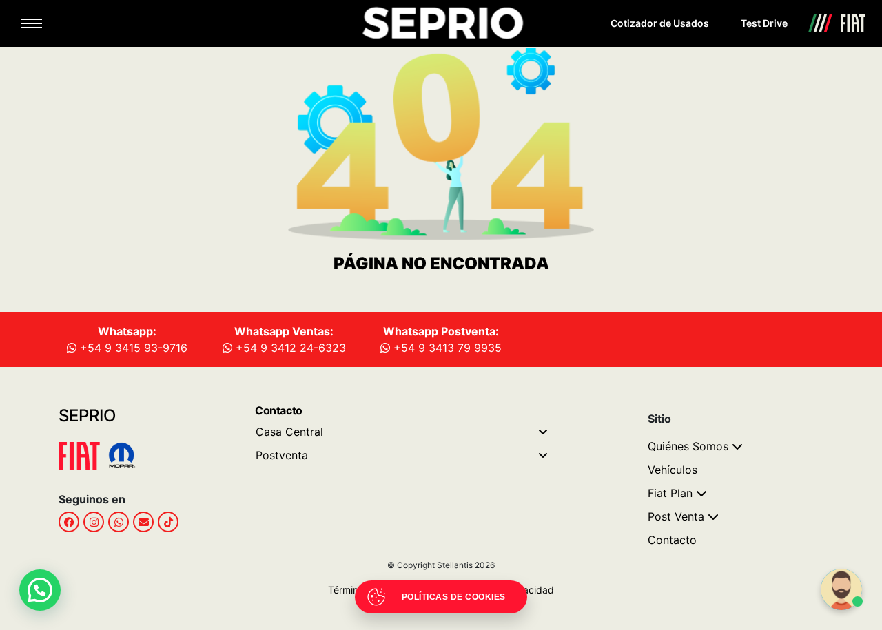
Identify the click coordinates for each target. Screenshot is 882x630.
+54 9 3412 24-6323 (289, 348)
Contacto (672, 540)
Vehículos (672, 469)
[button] (40, 590)
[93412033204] (118, 522)
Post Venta (676, 516)
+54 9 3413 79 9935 (446, 348)
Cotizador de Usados (660, 23)
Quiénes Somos (688, 446)
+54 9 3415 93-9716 (131, 348)
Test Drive (764, 23)
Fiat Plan (670, 493)
